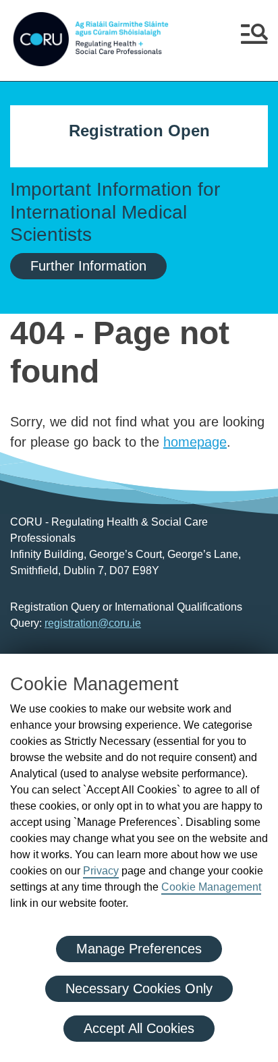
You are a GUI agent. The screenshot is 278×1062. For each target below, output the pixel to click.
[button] (254, 39)
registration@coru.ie (93, 623)
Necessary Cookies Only (139, 988)
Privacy (101, 870)
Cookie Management (211, 887)
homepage (195, 442)
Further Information (88, 265)
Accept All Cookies (139, 1028)
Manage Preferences (139, 948)
